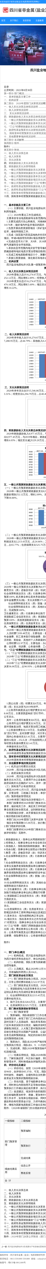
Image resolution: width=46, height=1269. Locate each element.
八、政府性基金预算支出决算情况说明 (24, 130)
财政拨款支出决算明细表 (22, 166)
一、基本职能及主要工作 (17, 96)
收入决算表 (15, 156)
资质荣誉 (27, 20)
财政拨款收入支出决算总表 (23, 163)
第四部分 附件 (11, 143)
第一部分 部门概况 (14, 93)
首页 (3, 20)
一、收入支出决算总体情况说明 (21, 106)
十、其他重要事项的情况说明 (20, 136)
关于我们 (14, 20)
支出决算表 (15, 159)
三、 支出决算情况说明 (16, 113)
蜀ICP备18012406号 (17, 1262)
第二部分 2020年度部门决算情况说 (23, 103)
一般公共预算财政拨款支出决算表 (27, 169)
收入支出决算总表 (18, 153)
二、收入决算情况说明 (16, 110)
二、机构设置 (11, 100)
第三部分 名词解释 (14, 140)
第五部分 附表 (11, 149)
